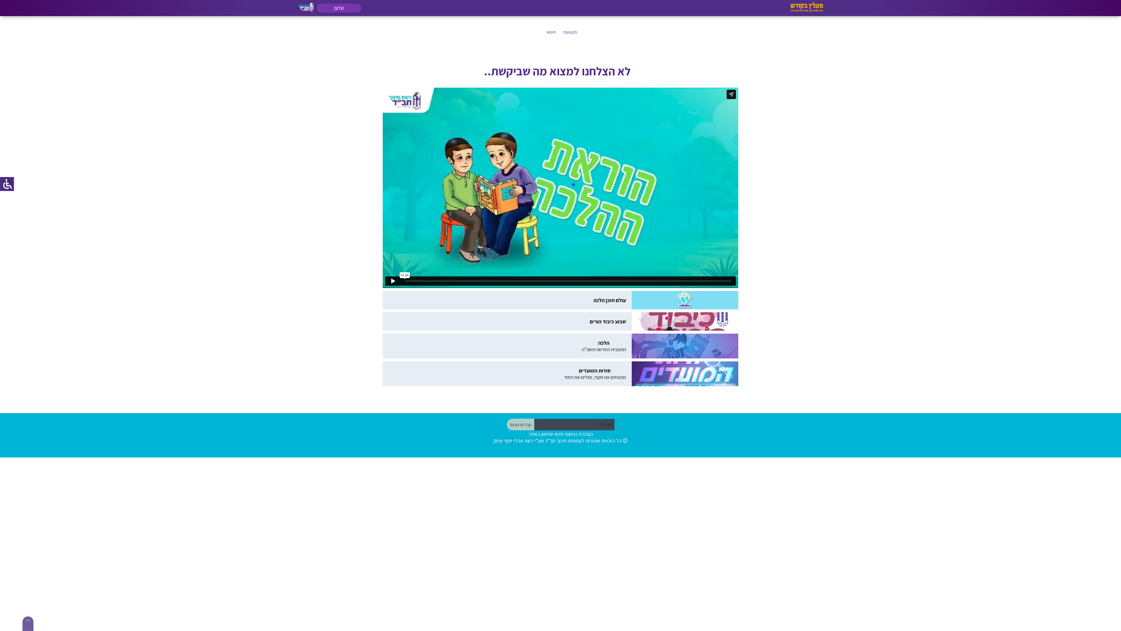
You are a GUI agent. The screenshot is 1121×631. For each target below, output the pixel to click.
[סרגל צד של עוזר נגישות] (7, 184)
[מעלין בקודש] (806, 10)
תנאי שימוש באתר (545, 422)
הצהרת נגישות (579, 422)
